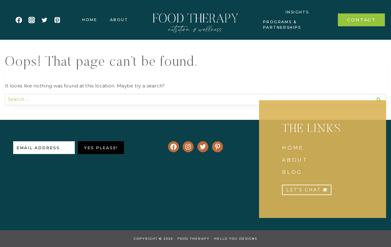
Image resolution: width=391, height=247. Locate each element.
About (119, 19)
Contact (361, 20)
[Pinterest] (57, 19)
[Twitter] (44, 19)
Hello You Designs (235, 239)
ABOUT (295, 160)
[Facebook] (18, 19)
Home (89, 19)
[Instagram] (31, 19)
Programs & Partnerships (282, 25)
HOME (293, 148)
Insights (297, 12)
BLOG (292, 172)
